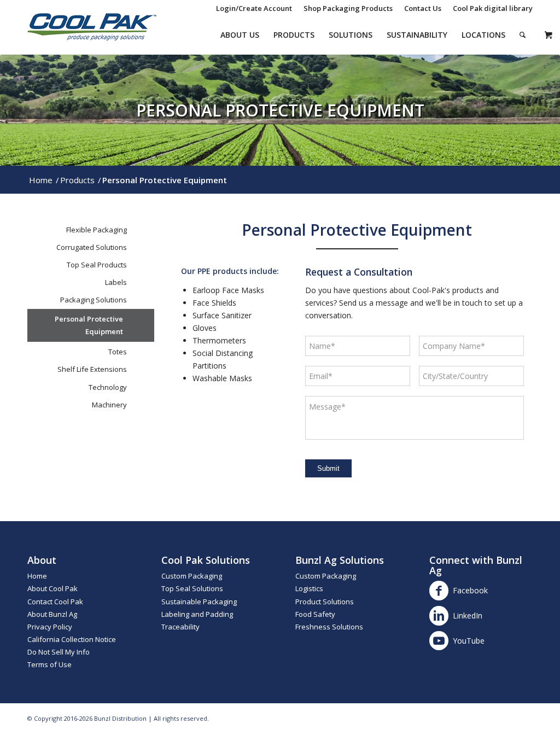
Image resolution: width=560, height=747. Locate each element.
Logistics (309, 588)
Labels (116, 282)
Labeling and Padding (197, 614)
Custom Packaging (191, 576)
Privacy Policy (49, 627)
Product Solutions (324, 601)
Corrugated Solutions (91, 247)
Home (37, 576)
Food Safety (315, 614)
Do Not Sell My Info (58, 652)
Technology (108, 387)
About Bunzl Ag (52, 614)
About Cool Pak (52, 588)
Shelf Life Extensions (92, 369)
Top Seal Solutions (192, 588)
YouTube (469, 640)
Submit (328, 468)
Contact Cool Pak (55, 601)
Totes (117, 352)
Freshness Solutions (329, 627)
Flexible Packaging (96, 230)
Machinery (109, 405)
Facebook (470, 590)
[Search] (522, 35)
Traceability (180, 627)
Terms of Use (49, 664)
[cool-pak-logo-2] (91, 27)
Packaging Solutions (93, 300)
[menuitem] (254, 8)
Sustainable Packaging (199, 601)
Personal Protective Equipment (89, 325)
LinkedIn (467, 615)
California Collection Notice (71, 639)
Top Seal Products (97, 265)
